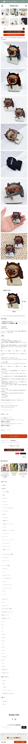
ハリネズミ (4, 656)
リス (3, 644)
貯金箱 (4, 514)
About (4, 680)
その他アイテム (5, 672)
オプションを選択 (20, 742)
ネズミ (3, 660)
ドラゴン (4, 666)
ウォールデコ (5, 504)
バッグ (4, 571)
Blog (4, 683)
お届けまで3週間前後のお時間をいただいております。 (13, 419)
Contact (4, 687)
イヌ (3, 621)
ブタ (3, 628)
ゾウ (3, 663)
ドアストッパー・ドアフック (8, 540)
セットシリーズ (5, 605)
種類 (1, 418)
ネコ (3, 624)
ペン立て (4, 527)
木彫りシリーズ (5, 615)
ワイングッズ (5, 511)
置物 (4, 495)
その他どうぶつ (5, 669)
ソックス (4, 594)
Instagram (5, 701)
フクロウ (4, 637)
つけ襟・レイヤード (7, 575)
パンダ (3, 650)
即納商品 (4, 488)
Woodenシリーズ (6, 618)
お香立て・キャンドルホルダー (9, 530)
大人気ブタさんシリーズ (7, 612)
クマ (3, 653)
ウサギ (3, 634)
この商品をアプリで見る (14, 445)
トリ (3, 631)
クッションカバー (6, 543)
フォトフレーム (6, 533)
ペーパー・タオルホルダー (8, 507)
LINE (4, 704)
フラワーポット (6, 557)
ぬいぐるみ (5, 498)
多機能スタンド (6, 520)
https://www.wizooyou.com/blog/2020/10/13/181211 (14, 363)
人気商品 (4, 485)
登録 (24, 727)
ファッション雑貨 (6, 565)
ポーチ (4, 591)
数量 (1, 430)
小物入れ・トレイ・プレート (8, 523)
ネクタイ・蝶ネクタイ (7, 578)
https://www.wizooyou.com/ (8, 407)
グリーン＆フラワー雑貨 (7, 554)
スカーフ (4, 581)
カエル (3, 640)
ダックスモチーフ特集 (7, 608)
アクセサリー (5, 568)
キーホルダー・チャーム (7, 584)
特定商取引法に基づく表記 (8, 693)
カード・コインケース (7, 588)
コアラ (3, 647)
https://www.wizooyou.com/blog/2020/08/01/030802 (14, 359)
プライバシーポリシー (7, 690)
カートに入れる (14, 436)
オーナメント (5, 501)
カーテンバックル (6, 546)
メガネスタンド (6, 517)
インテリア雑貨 (5, 491)
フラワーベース (6, 560)
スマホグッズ (5, 599)
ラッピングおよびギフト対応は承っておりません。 (12, 423)
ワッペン (4, 602)
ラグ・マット (5, 536)
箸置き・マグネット (7, 549)
